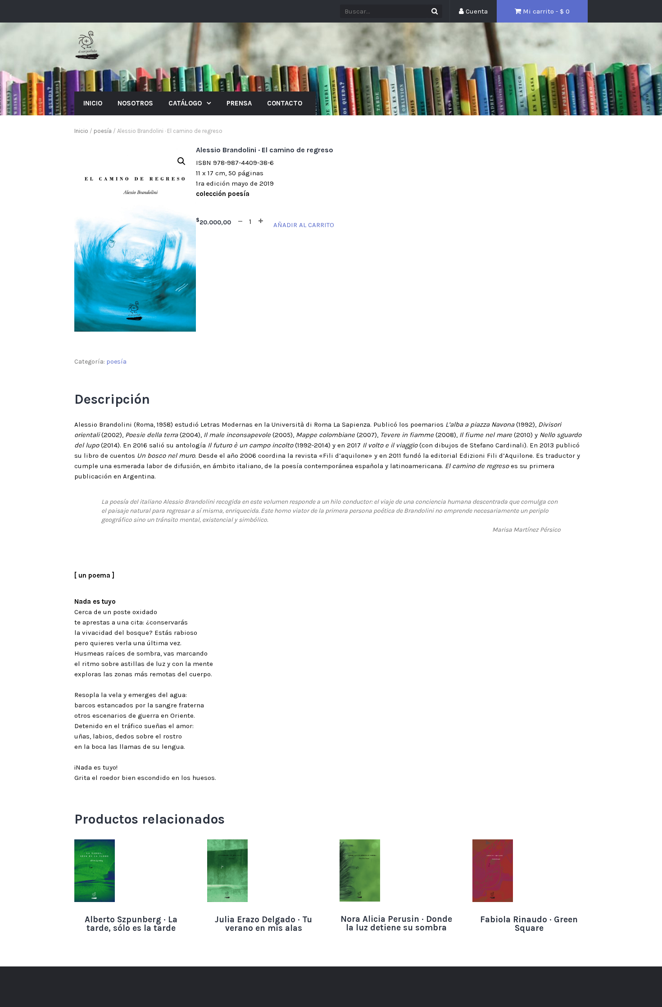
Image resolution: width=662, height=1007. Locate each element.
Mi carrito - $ (545, 11)
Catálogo (186, 103)
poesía (103, 131)
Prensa (239, 103)
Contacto (284, 103)
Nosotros (135, 103)
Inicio (92, 103)
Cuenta (476, 11)
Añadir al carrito (303, 225)
